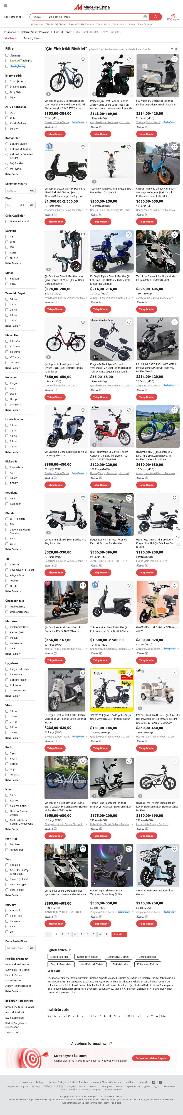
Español (82, 1086)
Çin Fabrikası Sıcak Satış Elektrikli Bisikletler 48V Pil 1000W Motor (62, 629)
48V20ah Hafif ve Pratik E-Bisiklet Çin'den (154, 892)
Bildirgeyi (40, 1082)
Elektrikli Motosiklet (61, 964)
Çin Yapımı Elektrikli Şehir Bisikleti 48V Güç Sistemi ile (65, 541)
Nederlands (169, 1086)
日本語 (59, 1086)
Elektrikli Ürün (120, 964)
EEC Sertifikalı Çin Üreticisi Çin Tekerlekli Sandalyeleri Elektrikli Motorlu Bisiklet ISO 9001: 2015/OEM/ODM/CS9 (158, 718)
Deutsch (94, 1086)
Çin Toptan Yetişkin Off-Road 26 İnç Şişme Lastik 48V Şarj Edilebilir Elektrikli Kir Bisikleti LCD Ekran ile (66, 806)
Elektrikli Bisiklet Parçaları (81, 24)
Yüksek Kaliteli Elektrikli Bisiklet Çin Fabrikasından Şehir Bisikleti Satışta (110, 629)
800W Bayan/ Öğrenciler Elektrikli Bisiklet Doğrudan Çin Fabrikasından (156, 102)
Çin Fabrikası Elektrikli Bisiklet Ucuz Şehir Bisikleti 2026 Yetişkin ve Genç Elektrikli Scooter (64, 280)
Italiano (119, 1086)
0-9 (49, 1015)
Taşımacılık (11, 1032)
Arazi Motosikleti (14, 1012)
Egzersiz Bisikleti (14, 1017)
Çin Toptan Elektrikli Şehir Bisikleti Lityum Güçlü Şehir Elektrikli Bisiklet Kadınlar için (63, 367)
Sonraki (117, 934)
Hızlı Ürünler (130, 1082)
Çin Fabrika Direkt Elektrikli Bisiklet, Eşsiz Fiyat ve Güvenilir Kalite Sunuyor (65, 892)
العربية (157, 1086)
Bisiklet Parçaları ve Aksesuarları (16, 1025)
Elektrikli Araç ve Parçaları (19, 1006)
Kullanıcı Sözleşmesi (59, 1082)
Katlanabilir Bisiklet (87, 956)
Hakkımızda (27, 1082)
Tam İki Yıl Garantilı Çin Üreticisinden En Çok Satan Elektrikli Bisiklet (156, 278)
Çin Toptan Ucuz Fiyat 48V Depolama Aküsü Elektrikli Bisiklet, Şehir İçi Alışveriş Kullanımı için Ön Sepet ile (64, 192)
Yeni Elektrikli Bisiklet (92, 964)
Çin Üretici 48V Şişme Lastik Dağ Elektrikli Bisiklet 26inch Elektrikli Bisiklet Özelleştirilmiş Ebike (154, 455)
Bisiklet (131, 24)
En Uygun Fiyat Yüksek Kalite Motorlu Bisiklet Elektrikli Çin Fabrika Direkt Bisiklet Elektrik (156, 367)
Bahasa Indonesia (113, 1089)
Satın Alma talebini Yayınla (151, 1058)
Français (70, 1086)
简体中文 (36, 1086)
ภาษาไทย (73, 1089)
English (24, 1086)
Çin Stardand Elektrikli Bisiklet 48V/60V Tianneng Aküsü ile (66, 453)
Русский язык (133, 1086)
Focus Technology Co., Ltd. (90, 1096)
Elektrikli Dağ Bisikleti (56, 24)
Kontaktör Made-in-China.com (106, 1082)
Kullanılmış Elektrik (147, 964)
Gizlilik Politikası (80, 1082)
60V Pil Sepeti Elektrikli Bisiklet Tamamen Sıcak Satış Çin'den (106, 892)
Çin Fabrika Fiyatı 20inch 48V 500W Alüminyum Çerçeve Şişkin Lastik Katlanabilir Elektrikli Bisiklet (155, 192)
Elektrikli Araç (103, 24)
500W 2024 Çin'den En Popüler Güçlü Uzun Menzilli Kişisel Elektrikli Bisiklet (110, 717)
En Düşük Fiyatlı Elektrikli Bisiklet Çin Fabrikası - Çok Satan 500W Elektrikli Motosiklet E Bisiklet (110, 280)
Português (107, 1086)
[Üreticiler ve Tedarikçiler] (92, 7)
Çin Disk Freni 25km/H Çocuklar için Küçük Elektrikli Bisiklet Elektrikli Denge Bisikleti (157, 806)
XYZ (163, 1015)
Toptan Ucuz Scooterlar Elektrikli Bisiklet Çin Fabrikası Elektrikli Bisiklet (110, 804)
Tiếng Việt (96, 1089)
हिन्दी (63, 1089)
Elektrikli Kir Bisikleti (118, 956)
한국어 (147, 1086)
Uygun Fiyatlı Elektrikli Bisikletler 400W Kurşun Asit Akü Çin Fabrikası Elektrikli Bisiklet (157, 543)
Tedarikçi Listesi (32, 38)
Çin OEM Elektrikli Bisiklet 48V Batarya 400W (157, 629)
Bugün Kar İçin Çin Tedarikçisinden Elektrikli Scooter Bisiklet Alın (109, 541)
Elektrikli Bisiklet (59, 956)
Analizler (144, 1082)
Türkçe (84, 1089)
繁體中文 (48, 1086)
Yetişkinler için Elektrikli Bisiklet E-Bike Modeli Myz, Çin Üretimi (110, 190)
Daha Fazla (54, 970)
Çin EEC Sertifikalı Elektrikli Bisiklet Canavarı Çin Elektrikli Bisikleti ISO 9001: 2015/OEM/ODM (109, 455)
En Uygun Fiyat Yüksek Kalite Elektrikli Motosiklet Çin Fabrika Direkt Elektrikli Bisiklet (65, 718)
